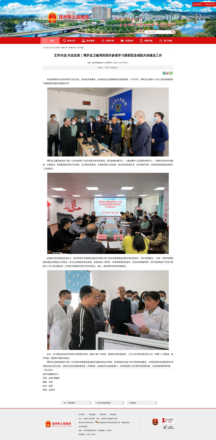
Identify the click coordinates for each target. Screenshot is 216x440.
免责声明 (103, 414)
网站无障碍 (197, 4)
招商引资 (110, 40)
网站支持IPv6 (210, 4)
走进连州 (129, 40)
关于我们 (82, 414)
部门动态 (80, 47)
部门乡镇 (168, 40)
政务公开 (71, 40)
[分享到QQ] (164, 73)
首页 (52, 40)
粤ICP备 (86, 422)
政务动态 (72, 47)
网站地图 (92, 414)
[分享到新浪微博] (167, 73)
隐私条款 (113, 414)
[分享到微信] (171, 73)
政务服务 (91, 40)
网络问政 (148, 40)
